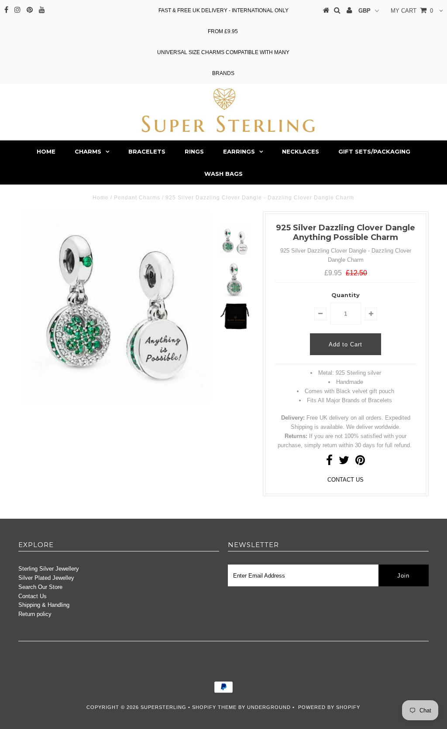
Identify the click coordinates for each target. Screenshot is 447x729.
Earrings (239, 151)
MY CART (412, 10)
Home (46, 151)
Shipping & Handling (43, 605)
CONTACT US (345, 479)
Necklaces (300, 151)
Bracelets (146, 151)
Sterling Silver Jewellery (48, 568)
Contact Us (32, 596)
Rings (194, 151)
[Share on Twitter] (344, 462)
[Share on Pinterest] (360, 462)
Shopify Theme (214, 707)
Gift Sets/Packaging (374, 151)
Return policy (35, 614)
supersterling (163, 707)
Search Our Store (40, 587)
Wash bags (223, 173)
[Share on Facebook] (329, 462)
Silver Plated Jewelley (46, 578)
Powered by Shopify (329, 707)
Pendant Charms (137, 198)
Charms (88, 151)
